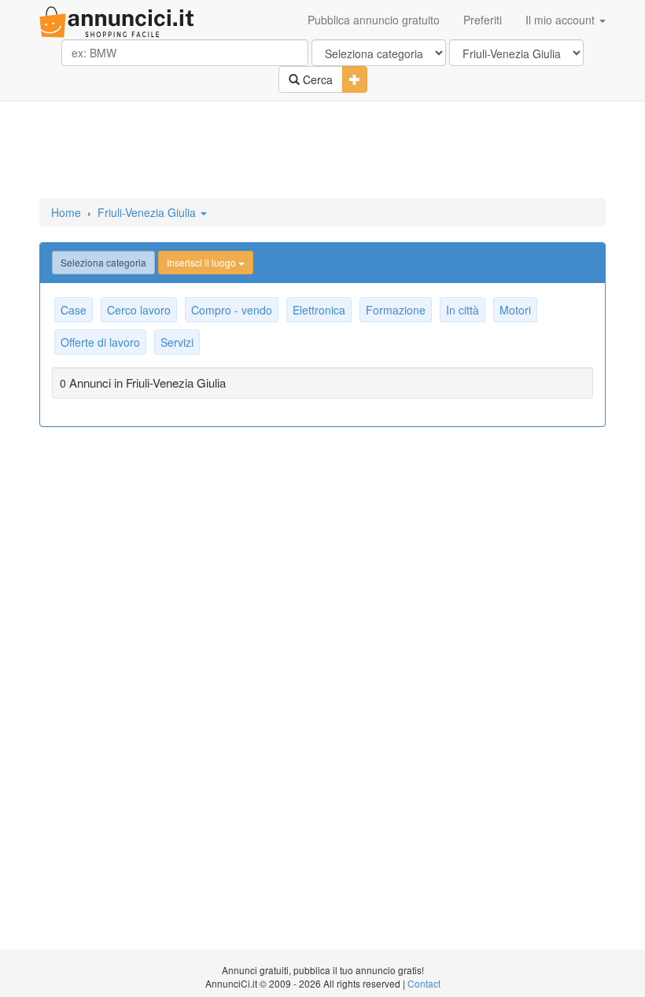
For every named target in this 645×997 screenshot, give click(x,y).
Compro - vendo (231, 310)
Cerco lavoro (139, 310)
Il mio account (561, 20)
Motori (515, 310)
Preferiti (482, 20)
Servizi (177, 342)
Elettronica (319, 310)
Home (66, 212)
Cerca (316, 79)
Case (74, 310)
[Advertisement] (322, 151)
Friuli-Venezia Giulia (148, 212)
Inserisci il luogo (202, 262)
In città (462, 310)
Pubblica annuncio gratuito (374, 20)
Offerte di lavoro (100, 342)
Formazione (396, 310)
